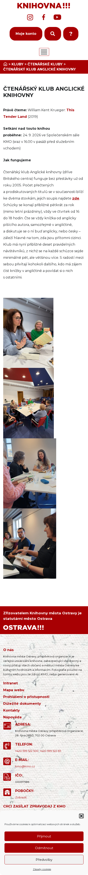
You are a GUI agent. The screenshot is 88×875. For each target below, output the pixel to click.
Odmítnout (44, 848)
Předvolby (44, 860)
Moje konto (26, 34)
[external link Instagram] (30, 17)
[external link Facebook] (43, 17)
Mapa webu (13, 690)
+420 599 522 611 (50, 751)
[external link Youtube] (57, 17)
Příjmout (44, 836)
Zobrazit (21, 797)
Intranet (10, 683)
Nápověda (12, 717)
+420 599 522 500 (26, 751)
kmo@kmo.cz (25, 766)
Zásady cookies (42, 869)
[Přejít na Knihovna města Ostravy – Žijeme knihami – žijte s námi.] (5, 64)
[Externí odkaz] (23, 627)
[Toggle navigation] (44, 52)
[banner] (44, 6)
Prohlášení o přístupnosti (26, 697)
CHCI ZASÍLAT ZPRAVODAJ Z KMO (34, 806)
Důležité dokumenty (22, 704)
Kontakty (11, 710)
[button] (81, 816)
